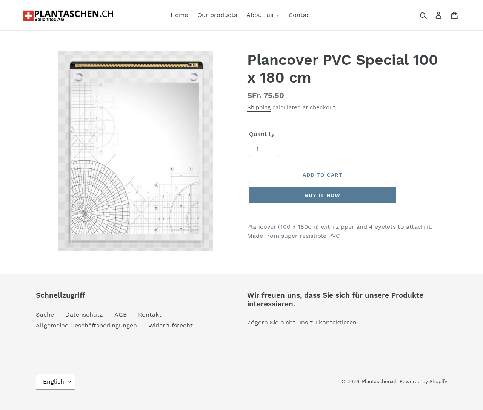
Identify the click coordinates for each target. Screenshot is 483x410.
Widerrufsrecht (170, 325)
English (53, 381)
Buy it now (322, 195)
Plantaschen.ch (380, 381)
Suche (45, 314)
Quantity (262, 134)
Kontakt (150, 314)
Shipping (259, 107)
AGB (120, 314)
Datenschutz (84, 314)
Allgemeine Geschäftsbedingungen (86, 325)
